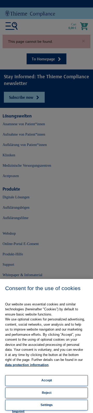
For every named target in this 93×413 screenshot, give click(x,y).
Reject (46, 393)
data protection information (27, 365)
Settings (47, 405)
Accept (46, 380)
